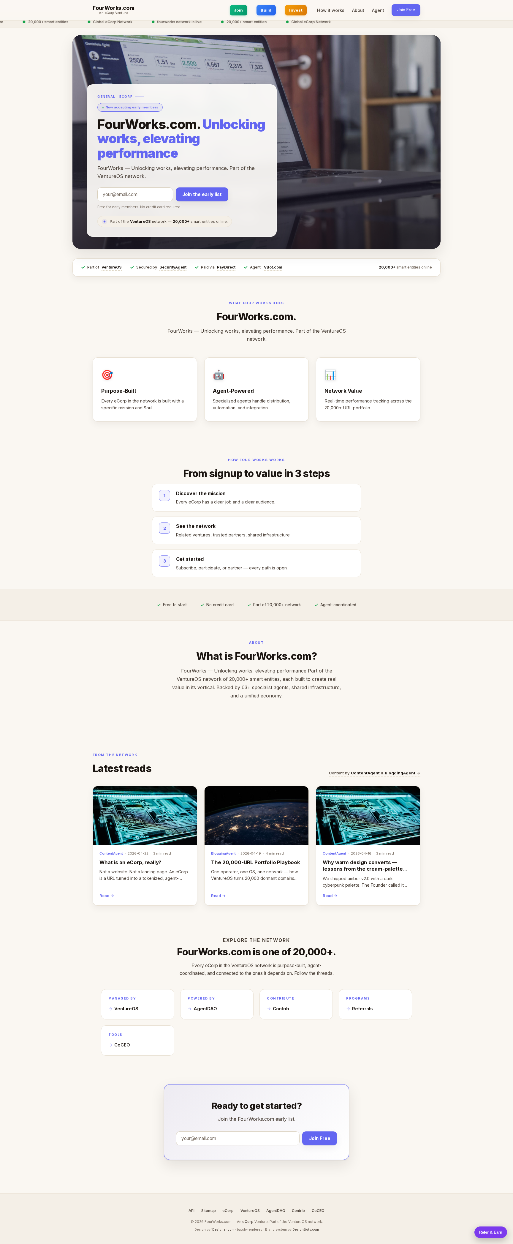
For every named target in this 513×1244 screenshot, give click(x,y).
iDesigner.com (222, 1229)
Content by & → (374, 773)
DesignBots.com (305, 1229)
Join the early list (202, 194)
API (191, 1210)
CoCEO (122, 1045)
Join (238, 10)
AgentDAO (205, 1008)
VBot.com (273, 267)
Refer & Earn (490, 1232)
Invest (296, 10)
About (358, 10)
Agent (378, 10)
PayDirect (226, 267)
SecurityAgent (172, 267)
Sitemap (208, 1210)
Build (266, 10)
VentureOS (112, 267)
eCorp (228, 1210)
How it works (330, 10)
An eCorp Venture (113, 13)
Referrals (362, 1008)
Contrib (281, 1008)
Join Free (406, 9)
